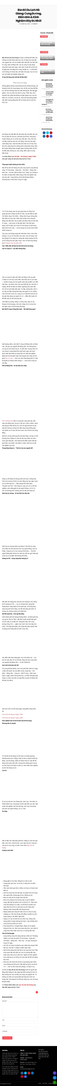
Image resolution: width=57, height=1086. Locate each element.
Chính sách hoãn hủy (43, 1055)
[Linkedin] (44, 136)
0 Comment (34, 23)
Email (3, 1025)
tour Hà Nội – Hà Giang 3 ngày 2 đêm (24, 156)
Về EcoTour (41, 1049)
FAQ (39, 1058)
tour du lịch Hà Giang (26, 985)
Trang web (4, 1031)
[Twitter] (47, 132)
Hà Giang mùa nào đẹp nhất (12, 243)
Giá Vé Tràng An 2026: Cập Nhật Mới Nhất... (49, 119)
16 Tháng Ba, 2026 (24, 23)
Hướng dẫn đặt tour (43, 1053)
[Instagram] (51, 136)
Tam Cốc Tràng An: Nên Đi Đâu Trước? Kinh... (49, 93)
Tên (3, 1020)
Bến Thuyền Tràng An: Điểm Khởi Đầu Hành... (49, 111)
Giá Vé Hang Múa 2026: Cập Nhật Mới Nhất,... (49, 85)
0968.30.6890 (23, 1059)
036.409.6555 (28, 1057)
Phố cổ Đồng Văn (7, 421)
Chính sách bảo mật (43, 1056)
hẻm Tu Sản (9, 358)
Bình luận (4, 1001)
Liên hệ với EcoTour (43, 1051)
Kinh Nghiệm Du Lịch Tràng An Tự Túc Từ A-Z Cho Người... (47, 102)
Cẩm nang (44, 1083)
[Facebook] (44, 132)
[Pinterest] (47, 136)
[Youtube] (51, 132)
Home (40, 1083)
